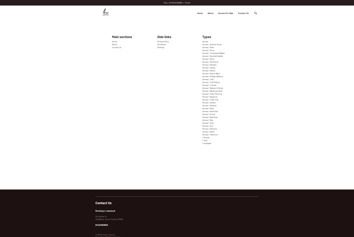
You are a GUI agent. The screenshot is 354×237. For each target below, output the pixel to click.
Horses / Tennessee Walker (213, 53)
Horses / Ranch (208, 70)
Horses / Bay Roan (210, 117)
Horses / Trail (208, 79)
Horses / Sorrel (208, 114)
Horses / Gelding (209, 105)
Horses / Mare (208, 108)
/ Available (206, 143)
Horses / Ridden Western (212, 76)
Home (200, 13)
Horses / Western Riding (212, 88)
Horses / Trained (209, 85)
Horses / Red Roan (210, 111)
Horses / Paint (208, 59)
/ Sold (204, 140)
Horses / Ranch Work (211, 73)
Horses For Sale (225, 13)
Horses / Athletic (209, 65)
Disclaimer (161, 44)
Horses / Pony (208, 50)
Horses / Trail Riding (210, 82)
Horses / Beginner (210, 97)
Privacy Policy (163, 41)
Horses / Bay (207, 120)
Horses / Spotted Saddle (212, 56)
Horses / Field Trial (210, 99)
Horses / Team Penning (212, 94)
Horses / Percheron (210, 62)
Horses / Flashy (208, 67)
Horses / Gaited (208, 102)
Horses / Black (208, 131)
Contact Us (243, 13)
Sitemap (160, 47)
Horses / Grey (208, 123)
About (211, 13)
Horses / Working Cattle (212, 91)
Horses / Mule (208, 47)
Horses (205, 41)
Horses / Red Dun (209, 129)
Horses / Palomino (210, 134)
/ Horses (205, 137)
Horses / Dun (207, 126)
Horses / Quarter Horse (212, 44)
